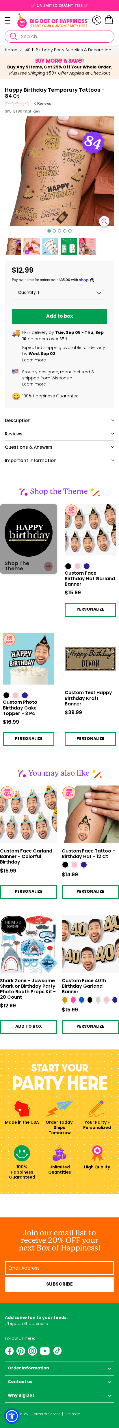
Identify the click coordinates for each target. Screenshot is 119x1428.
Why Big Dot (21, 1395)
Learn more (34, 360)
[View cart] (109, 23)
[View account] (97, 20)
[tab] (49, 231)
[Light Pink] (74, 864)
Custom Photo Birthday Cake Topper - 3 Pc (27, 637)
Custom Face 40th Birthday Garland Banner (84, 986)
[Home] (53, 20)
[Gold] (65, 999)
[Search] (13, 36)
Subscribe (59, 1284)
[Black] (65, 864)
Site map (72, 1413)
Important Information (31, 460)
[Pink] (73, 999)
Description (18, 420)
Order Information (28, 1368)
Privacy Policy (16, 1413)
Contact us (20, 1382)
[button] (13, 246)
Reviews (14, 434)
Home (11, 50)
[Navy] (83, 864)
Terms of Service (46, 1413)
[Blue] (82, 999)
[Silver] (98, 999)
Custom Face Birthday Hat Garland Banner (88, 508)
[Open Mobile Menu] (11, 20)
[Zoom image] (104, 221)
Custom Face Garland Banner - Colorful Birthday (26, 857)
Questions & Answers (29, 447)
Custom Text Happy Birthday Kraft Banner (86, 637)
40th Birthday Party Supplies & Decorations (69, 50)
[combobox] (59, 36)
